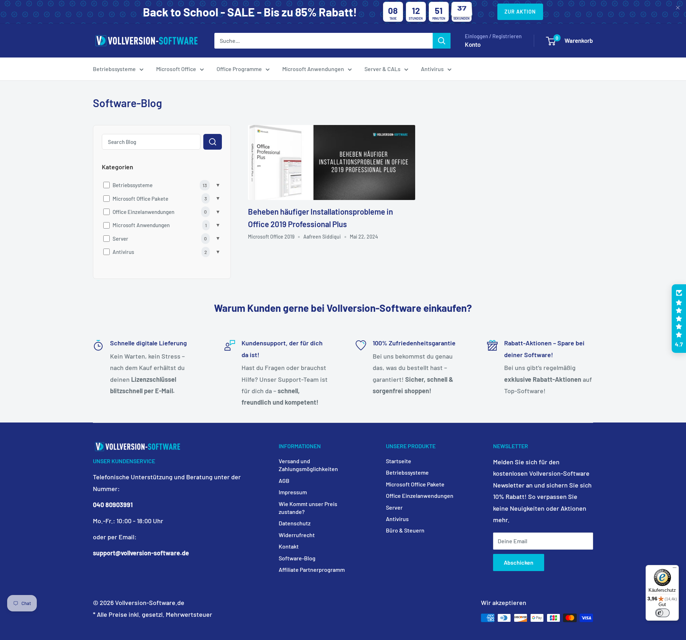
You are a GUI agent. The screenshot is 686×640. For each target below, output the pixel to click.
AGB (284, 480)
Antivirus (432, 68)
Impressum (293, 492)
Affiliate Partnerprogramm (312, 569)
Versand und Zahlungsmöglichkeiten (308, 465)
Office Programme (239, 68)
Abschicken (518, 562)
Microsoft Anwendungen (313, 68)
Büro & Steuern (405, 530)
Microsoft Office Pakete (415, 484)
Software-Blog (297, 558)
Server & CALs (382, 68)
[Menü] (674, 569)
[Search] (212, 142)
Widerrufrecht (297, 534)
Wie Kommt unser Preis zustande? (308, 507)
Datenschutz (294, 523)
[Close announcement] (678, 8)
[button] (679, 318)
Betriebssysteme (114, 68)
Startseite (398, 461)
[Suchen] (442, 41)
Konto (473, 44)
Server (394, 507)
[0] (551, 41)
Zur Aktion (520, 12)
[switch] (662, 613)
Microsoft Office (176, 68)
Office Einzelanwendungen (419, 495)
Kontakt (289, 546)
